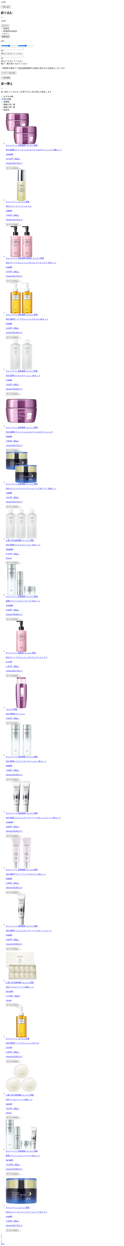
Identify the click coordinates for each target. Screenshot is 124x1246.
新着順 (6, 102)
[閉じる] (2, 17)
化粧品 (6, 28)
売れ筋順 (7, 99)
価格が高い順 (9, 107)
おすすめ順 (8, 96)
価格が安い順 (9, 104)
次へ (3, 1244)
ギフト (6, 34)
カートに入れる (12, 168)
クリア (4, 73)
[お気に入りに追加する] (20, 168)
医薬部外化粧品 (10, 31)
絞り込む (12, 73)
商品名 (6, 110)
